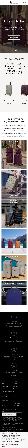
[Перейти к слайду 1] (11, 428)
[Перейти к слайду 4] (15, 428)
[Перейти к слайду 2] (12, 428)
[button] (5, 2)
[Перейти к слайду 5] (16, 428)
